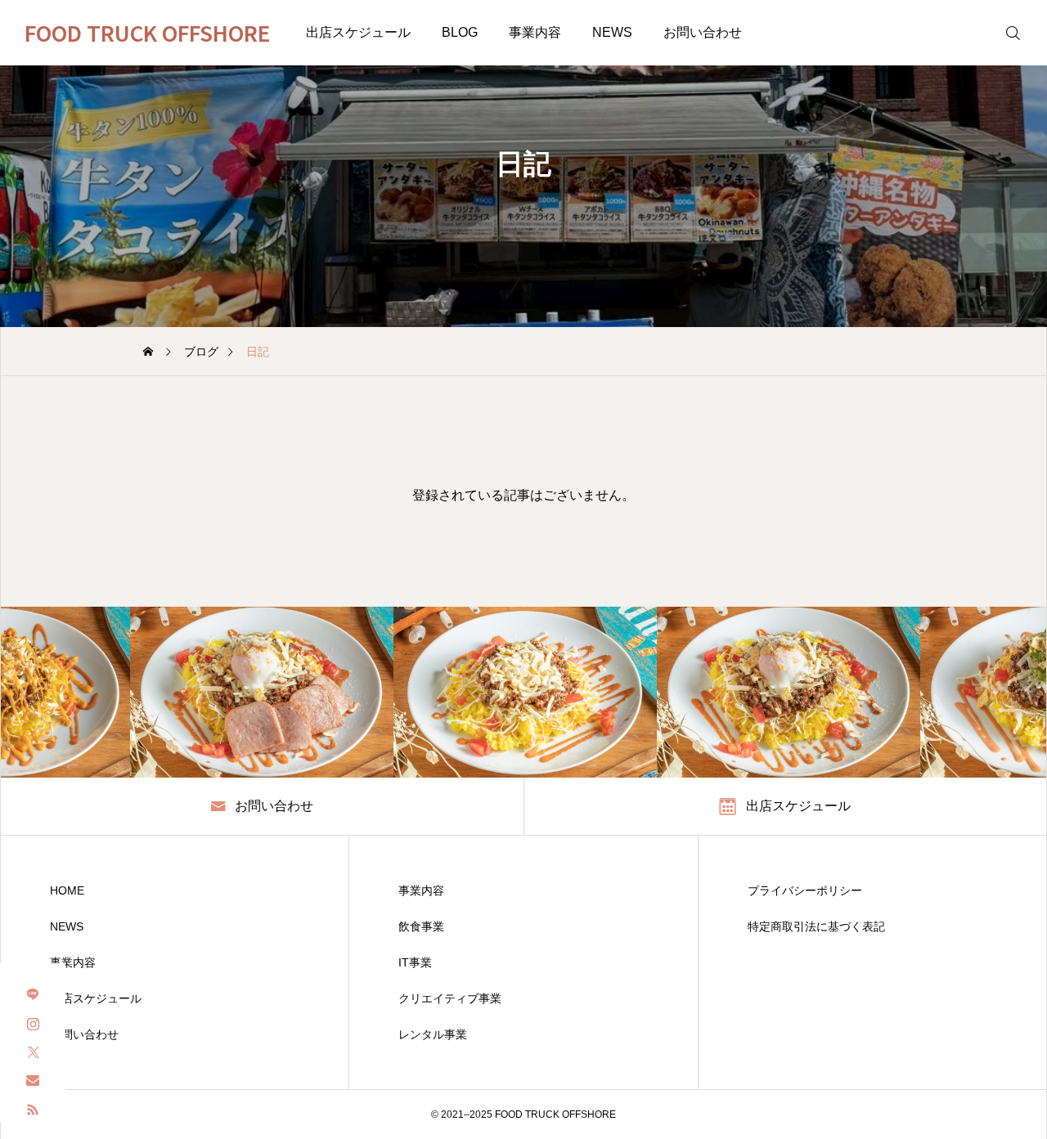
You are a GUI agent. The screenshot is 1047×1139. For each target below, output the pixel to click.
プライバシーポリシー (805, 890)
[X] (32, 1051)
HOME (67, 890)
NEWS (612, 32)
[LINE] (32, 994)
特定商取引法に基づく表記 (816, 926)
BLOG (460, 32)
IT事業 (415, 962)
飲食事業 (421, 926)
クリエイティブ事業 (449, 998)
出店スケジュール (358, 32)
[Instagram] (32, 1022)
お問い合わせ (702, 32)
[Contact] (32, 1079)
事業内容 (535, 32)
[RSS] (32, 1108)
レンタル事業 (432, 1034)
